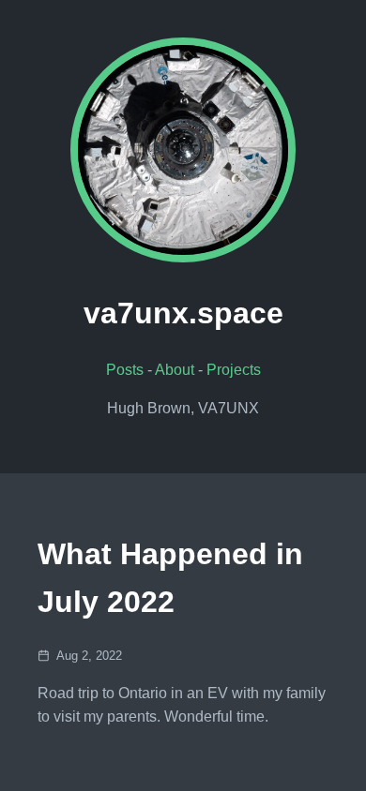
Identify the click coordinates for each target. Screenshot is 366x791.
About (174, 370)
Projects (233, 370)
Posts (125, 370)
